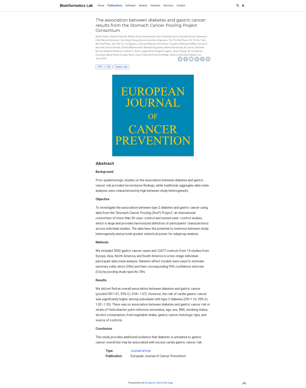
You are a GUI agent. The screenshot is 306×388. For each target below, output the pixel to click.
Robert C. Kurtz (132, 51)
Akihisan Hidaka (188, 44)
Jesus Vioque (180, 51)
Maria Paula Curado (117, 55)
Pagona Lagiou (163, 51)
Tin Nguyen (131, 44)
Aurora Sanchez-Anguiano (153, 40)
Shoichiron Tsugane (168, 44)
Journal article (141, 351)
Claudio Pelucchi (118, 36)
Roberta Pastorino (113, 51)
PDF (99, 66)
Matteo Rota (135, 36)
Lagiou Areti (148, 51)
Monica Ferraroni (110, 40)
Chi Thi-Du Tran (197, 40)
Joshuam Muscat (147, 44)
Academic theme (154, 382)
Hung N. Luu (195, 55)
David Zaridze (113, 47)
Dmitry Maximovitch (132, 47)
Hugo (170, 382)
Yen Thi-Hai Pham (178, 40)
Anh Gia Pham (103, 44)
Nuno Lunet (135, 55)
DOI (109, 66)
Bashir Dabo (102, 36)
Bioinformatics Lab (76, 5)
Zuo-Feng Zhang (129, 40)
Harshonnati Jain (152, 36)
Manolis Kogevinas (154, 47)
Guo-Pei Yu (118, 44)
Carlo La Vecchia (179, 55)
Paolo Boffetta (150, 55)
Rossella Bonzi (187, 36)
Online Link (121, 66)
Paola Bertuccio (170, 36)
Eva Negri (164, 55)
